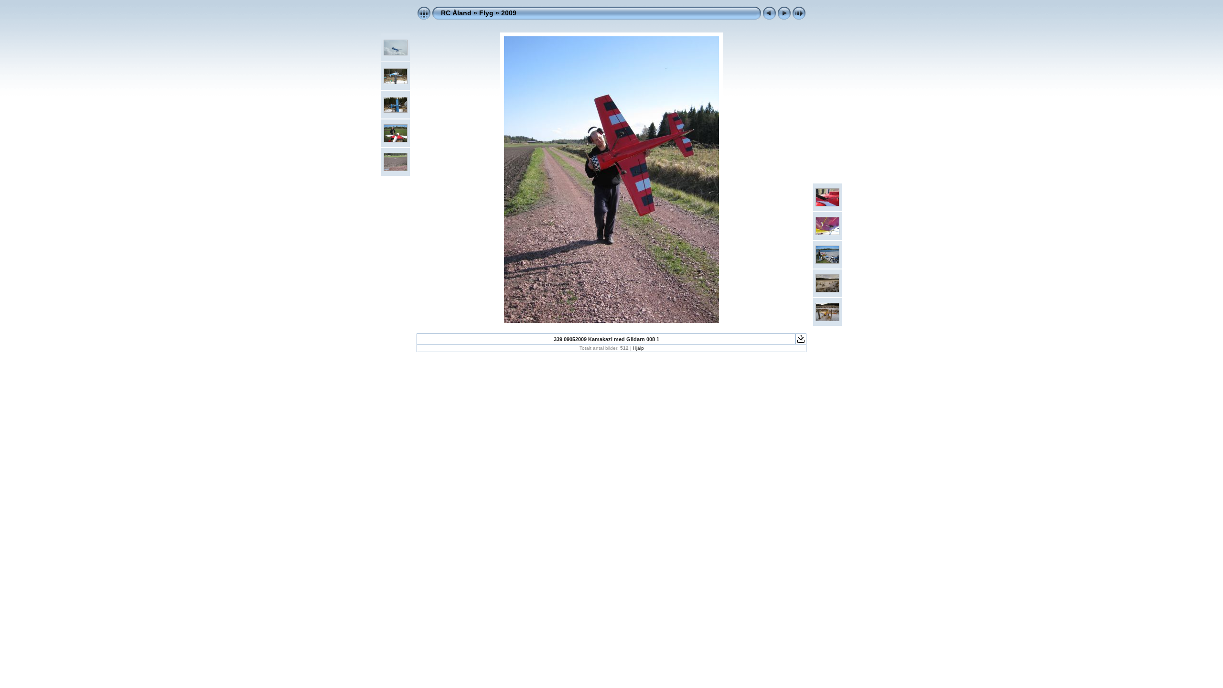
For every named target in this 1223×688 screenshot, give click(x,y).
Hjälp (638, 348)
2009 (508, 13)
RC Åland (456, 13)
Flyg (486, 13)
